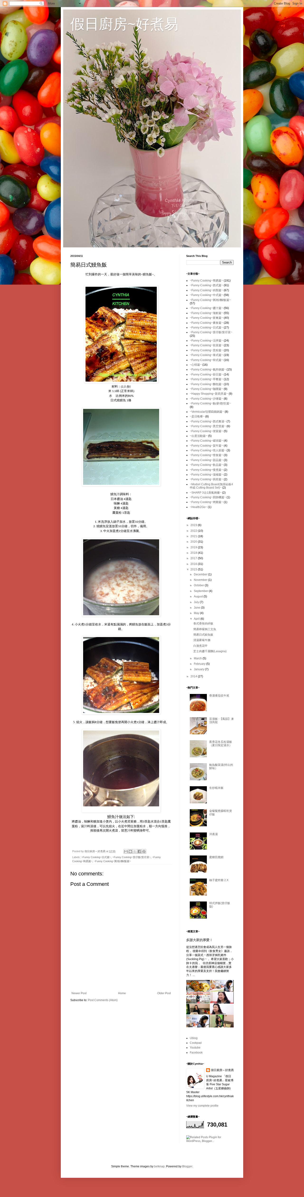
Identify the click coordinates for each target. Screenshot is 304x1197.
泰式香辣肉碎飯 (203, 623)
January (199, 669)
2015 (194, 569)
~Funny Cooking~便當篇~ (206, 431)
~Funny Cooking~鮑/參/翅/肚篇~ (210, 403)
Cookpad (196, 1042)
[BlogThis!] (130, 851)
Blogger (187, 1166)
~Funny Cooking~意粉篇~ (206, 350)
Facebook (196, 1052)
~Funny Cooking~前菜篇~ (206, 345)
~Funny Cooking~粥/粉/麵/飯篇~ (112, 861)
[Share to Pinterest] (144, 851)
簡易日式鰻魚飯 (203, 634)
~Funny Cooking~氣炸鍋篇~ (208, 369)
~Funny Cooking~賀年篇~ (206, 445)
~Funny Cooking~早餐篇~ (206, 379)
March (198, 658)
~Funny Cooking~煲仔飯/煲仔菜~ (131, 857)
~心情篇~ (196, 364)
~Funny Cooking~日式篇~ (96, 857)
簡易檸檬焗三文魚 (204, 629)
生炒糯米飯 (216, 788)
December (201, 574)
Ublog (194, 1038)
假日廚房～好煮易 (222, 1070)
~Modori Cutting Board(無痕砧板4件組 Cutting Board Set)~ (211, 486)
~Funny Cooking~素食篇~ (206, 322)
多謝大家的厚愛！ (199, 940)
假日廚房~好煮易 (124, 24)
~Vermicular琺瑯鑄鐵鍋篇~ (207, 411)
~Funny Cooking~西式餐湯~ (208, 421)
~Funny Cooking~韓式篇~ (206, 360)
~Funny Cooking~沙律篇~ (206, 398)
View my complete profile (202, 1105)
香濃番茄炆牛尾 (219, 695)
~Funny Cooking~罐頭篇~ (206, 440)
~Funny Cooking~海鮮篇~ (206, 313)
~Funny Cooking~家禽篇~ (206, 317)
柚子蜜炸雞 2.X (218, 880)
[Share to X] (135, 851)
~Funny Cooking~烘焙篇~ (206, 479)
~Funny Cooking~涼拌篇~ (206, 340)
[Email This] (126, 851)
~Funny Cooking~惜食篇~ (206, 455)
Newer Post (78, 993)
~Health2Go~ (198, 507)
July (197, 602)
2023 (194, 525)
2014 (194, 676)
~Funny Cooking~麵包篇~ (206, 384)
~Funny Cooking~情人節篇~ (208, 450)
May (197, 613)
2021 (194, 536)
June (197, 607)
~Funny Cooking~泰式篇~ (206, 355)
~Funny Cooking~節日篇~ (206, 374)
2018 (194, 553)
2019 (194, 547)
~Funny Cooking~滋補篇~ (206, 474)
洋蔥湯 (213, 834)
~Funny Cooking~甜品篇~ (206, 460)
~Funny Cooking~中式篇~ (206, 295)
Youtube (195, 1047)
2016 (194, 564)
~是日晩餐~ (197, 416)
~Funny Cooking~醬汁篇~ (206, 308)
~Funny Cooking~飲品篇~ (206, 465)
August (199, 596)
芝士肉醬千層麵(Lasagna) (210, 651)
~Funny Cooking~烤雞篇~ (206, 502)
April (197, 618)
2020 (194, 541)
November (201, 580)
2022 (194, 530)
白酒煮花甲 (200, 645)
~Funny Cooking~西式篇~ (206, 285)
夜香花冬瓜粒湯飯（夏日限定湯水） (220, 743)
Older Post (164, 993)
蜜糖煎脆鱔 (216, 857)
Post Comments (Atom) (103, 1000)
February (200, 664)
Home (122, 993)
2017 (194, 558)
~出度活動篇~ (198, 436)
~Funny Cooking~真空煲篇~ (208, 426)
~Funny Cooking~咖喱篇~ (206, 389)
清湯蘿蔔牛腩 (201, 640)
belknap (159, 1166)
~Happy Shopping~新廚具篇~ (209, 393)
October (199, 585)
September (201, 591)
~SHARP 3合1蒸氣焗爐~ (205, 492)
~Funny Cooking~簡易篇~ (206, 280)
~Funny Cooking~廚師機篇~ (208, 497)
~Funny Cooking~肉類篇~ (206, 290)
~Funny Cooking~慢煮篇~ (206, 469)
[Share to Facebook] (139, 851)
